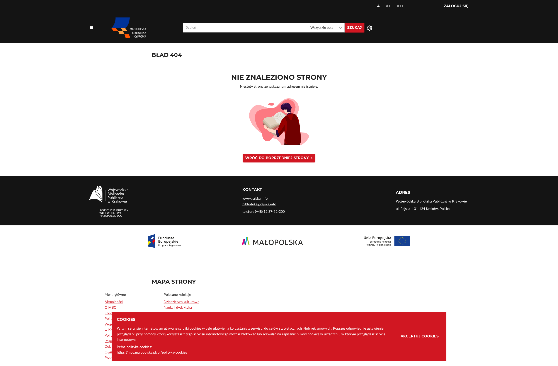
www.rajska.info (255, 198)
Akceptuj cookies (420, 336)
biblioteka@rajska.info (259, 204)
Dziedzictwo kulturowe (181, 302)
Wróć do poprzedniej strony (277, 158)
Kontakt (111, 313)
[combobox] (245, 27)
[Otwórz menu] (91, 27)
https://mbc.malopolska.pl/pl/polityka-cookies (152, 352)
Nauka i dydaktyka (178, 307)
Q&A (108, 352)
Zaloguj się (456, 6)
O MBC (110, 307)
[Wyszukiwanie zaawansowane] (369, 27)
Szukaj (354, 28)
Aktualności (114, 302)
